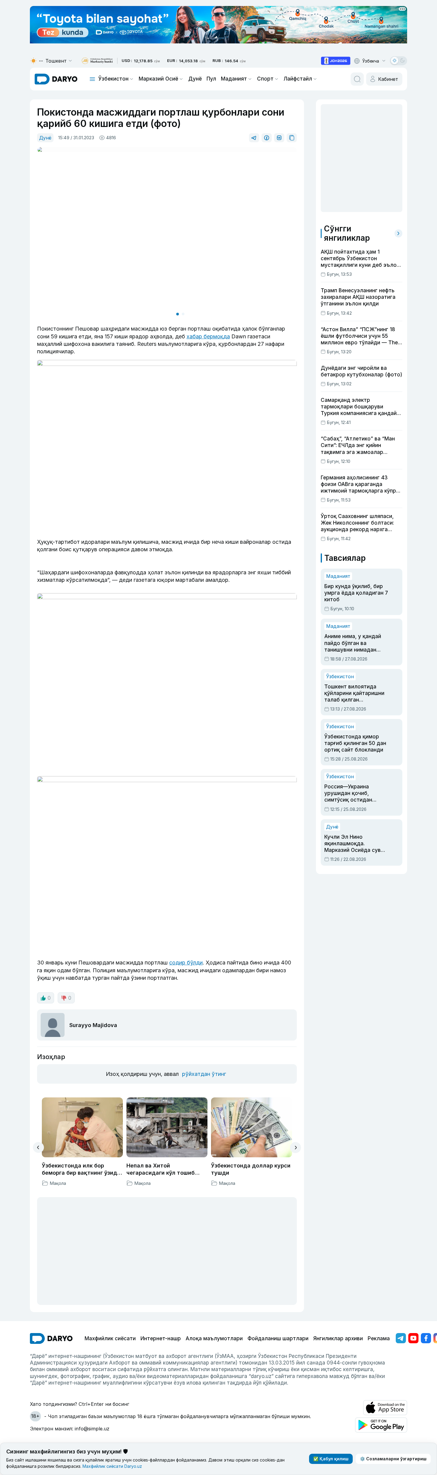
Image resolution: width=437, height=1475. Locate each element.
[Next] (295, 1147)
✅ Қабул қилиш (331, 1458)
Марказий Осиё (158, 79)
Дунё (195, 79)
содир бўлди (186, 962)
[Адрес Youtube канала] (413, 1338)
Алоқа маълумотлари (214, 1338)
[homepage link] (56, 79)
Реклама (379, 1338)
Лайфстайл (298, 79)
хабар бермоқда (208, 336)
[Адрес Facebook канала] (426, 1338)
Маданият (234, 79)
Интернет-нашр (160, 1338)
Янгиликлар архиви (338, 1338)
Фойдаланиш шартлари (277, 1338)
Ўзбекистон (113, 79)
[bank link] (97, 60)
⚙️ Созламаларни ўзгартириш (393, 1458)
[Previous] (38, 1147)
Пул (211, 79)
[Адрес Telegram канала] (401, 1338)
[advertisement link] (335, 61)
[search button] (357, 79)
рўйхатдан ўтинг (204, 1074)
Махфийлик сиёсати (110, 1338)
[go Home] (51, 1338)
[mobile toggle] (92, 79)
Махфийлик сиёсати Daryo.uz (112, 1466)
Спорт (265, 79)
